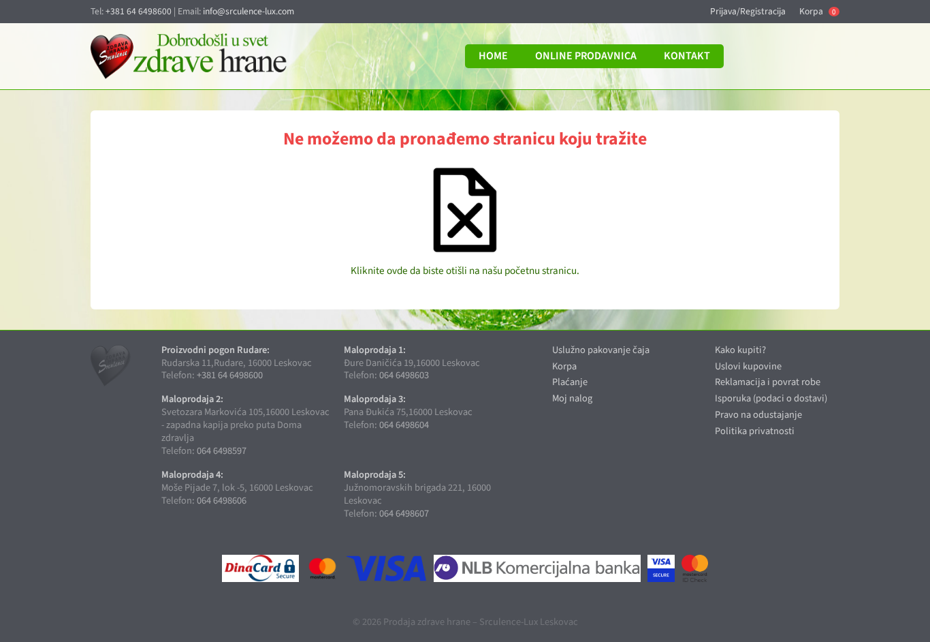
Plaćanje (570, 382)
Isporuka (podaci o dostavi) (771, 398)
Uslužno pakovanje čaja (601, 350)
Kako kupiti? (740, 350)
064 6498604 (404, 425)
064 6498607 (404, 513)
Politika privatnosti (755, 431)
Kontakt (687, 55)
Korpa (817, 11)
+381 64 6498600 (139, 11)
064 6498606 (221, 500)
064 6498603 (404, 375)
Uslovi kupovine (748, 366)
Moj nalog (572, 398)
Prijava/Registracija (748, 11)
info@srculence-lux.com (248, 11)
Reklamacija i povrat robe (767, 382)
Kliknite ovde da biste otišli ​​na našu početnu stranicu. (465, 270)
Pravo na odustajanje (758, 415)
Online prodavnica (586, 55)
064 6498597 (221, 451)
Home (493, 55)
